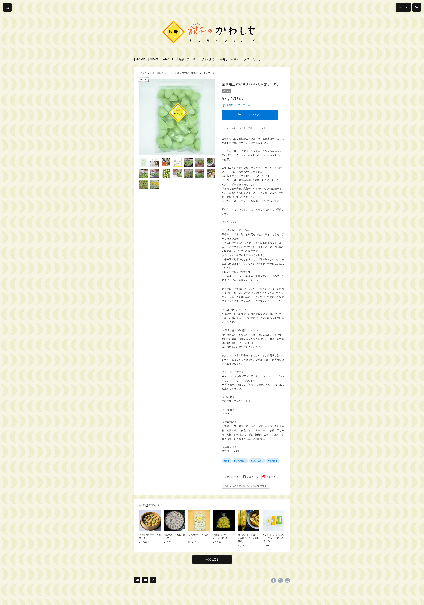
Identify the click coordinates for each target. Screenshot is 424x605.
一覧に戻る (212, 559)
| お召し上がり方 (228, 59)
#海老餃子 (273, 461)
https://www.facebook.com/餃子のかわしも (273, 580)
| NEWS (153, 59)
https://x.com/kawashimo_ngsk (280, 580)
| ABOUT (167, 59)
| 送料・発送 (206, 59)
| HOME (139, 59)
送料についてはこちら (238, 105)
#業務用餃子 (240, 461)
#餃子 (227, 461)
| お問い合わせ (251, 59)
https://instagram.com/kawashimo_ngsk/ (287, 580)
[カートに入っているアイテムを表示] (416, 7)
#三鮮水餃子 (257, 461)
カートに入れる (253, 114)
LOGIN (403, 7)
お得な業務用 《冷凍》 (161, 73)
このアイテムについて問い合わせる (247, 485)
